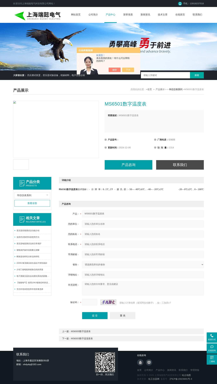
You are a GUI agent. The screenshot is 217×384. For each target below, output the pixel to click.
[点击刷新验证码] (108, 302)
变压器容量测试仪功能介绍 (28, 230)
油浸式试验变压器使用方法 (28, 237)
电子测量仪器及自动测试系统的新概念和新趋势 (34, 276)
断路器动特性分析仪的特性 (28, 256)
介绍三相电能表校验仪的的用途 (30, 269)
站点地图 (186, 375)
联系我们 (197, 14)
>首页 (149, 89)
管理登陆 (194, 370)
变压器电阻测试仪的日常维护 (29, 243)
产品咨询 (129, 165)
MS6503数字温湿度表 (82, 338)
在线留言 (180, 14)
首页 (139, 370)
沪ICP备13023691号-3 (181, 379)
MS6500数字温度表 (81, 331)
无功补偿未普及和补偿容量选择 (30, 289)
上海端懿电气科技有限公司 (35, 3)
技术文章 (162, 14)
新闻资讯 (145, 14)
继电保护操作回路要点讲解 (28, 250)
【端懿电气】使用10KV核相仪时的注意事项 (34, 282)
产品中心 (110, 14)
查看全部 (32, 203)
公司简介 (93, 14)
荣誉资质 (128, 14)
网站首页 (76, 14)
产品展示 (160, 89)
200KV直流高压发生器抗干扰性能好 (32, 263)
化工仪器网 (153, 379)
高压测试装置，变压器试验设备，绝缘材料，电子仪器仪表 (56, 75)
